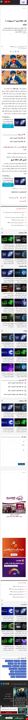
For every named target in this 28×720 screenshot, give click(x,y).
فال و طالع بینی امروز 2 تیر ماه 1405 (16, 589)
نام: (23, 441)
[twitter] (3, 684)
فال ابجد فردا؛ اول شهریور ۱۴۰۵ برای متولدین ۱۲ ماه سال (13, 213)
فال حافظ (24, 147)
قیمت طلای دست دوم (9, 698)
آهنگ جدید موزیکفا (6, 666)
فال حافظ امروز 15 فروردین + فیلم (17, 138)
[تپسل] (3, 117)
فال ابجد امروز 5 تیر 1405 (18, 597)
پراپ (19, 663)
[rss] (8, 684)
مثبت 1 (12, 671)
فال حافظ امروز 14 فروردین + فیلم (17, 141)
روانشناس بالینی (9, 661)
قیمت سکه (7, 696)
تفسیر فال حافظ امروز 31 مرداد (17, 225)
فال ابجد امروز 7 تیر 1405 (18, 586)
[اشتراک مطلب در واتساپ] (13, 52)
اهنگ (15, 663)
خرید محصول (9, 712)
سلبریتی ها (23, 661)
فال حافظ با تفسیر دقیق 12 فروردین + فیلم (13, 394)
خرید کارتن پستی (22, 669)
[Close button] (27, 706)
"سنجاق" (25, 684)
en (8, 2)
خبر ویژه (20, 135)
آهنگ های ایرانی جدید (21, 677)
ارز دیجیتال (23, 663)
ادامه (2, 228)
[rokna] (23, 2)
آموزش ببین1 (8, 126)
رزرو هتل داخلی (15, 666)
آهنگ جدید (10, 663)
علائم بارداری (23, 666)
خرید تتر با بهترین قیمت (20, 671)
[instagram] (6, 684)
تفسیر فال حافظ (9, 147)
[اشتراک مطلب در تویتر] (15, 52)
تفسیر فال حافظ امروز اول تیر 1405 (16, 594)
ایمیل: (23, 445)
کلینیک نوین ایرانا (13, 669)
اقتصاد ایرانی (17, 661)
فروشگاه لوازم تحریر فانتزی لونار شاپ (17, 674)
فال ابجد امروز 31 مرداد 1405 (18, 220)
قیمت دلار (8, 694)
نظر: (23, 450)
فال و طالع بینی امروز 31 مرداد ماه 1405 (15, 222)
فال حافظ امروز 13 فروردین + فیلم (15, 390)
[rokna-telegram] (1, 684)
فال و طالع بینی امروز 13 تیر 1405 (16, 591)
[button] (15, 686)
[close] (27, 719)
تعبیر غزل (22, 201)
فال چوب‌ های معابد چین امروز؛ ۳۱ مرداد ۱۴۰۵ (14, 217)
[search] (6, 2)
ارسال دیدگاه (21, 464)
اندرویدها (13, 677)
